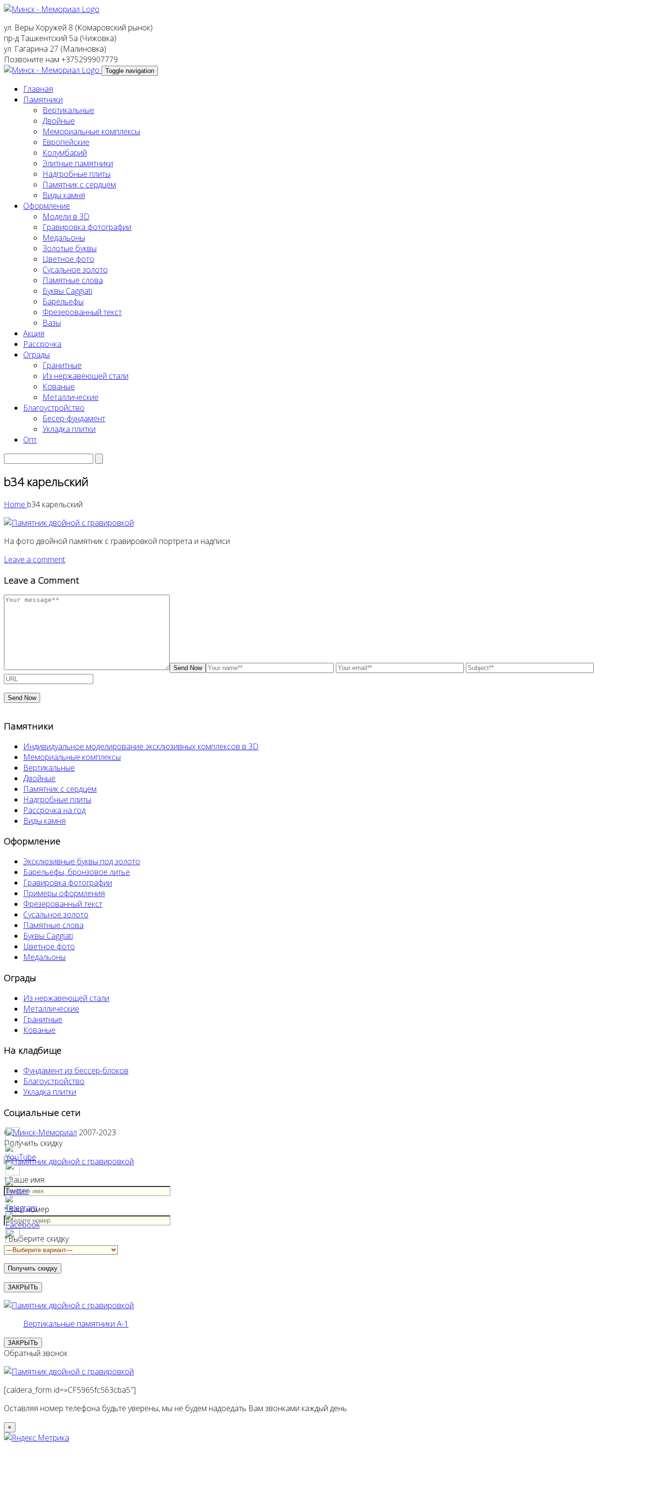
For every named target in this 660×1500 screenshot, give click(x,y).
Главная (38, 89)
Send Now (187, 667)
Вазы (52, 322)
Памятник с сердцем (79, 184)
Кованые (59, 386)
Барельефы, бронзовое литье (76, 872)
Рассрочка (42, 344)
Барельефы (63, 301)
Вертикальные (68, 110)
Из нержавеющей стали (86, 376)
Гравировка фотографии (87, 227)
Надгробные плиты (77, 174)
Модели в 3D (66, 216)
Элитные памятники (78, 163)
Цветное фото (68, 259)
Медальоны (64, 237)
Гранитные (62, 365)
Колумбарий (65, 152)
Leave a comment (34, 559)
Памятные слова (73, 280)
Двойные (59, 120)
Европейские (66, 142)
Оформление (46, 205)
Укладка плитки (69, 429)
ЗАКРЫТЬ (23, 1342)
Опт (30, 439)
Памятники (43, 99)
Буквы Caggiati (67, 291)
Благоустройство (54, 407)
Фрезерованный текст (82, 312)
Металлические (71, 397)
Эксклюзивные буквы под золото (81, 861)
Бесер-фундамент (74, 418)
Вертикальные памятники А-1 (76, 1323)
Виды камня (64, 195)
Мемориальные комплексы (91, 131)
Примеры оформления (64, 893)
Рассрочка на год (54, 810)
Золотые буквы (70, 248)
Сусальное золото (75, 269)
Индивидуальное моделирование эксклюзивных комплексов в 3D (140, 746)
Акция (33, 333)
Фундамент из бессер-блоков (76, 1070)
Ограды (36, 354)
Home (15, 504)
